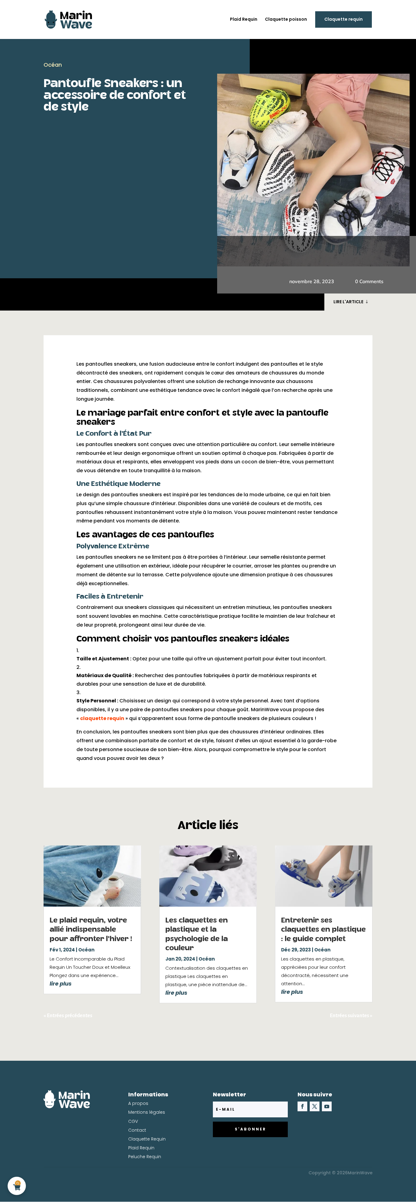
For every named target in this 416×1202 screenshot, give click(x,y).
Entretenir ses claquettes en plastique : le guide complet (323, 930)
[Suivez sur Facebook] (302, 1106)
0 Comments (369, 281)
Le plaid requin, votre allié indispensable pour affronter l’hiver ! (91, 930)
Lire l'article (348, 302)
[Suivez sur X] (314, 1106)
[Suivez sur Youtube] (327, 1106)
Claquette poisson (286, 19)
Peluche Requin (144, 1157)
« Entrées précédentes (68, 1015)
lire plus (61, 983)
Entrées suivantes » (351, 1015)
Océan (53, 65)
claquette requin (102, 718)
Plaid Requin (243, 19)
